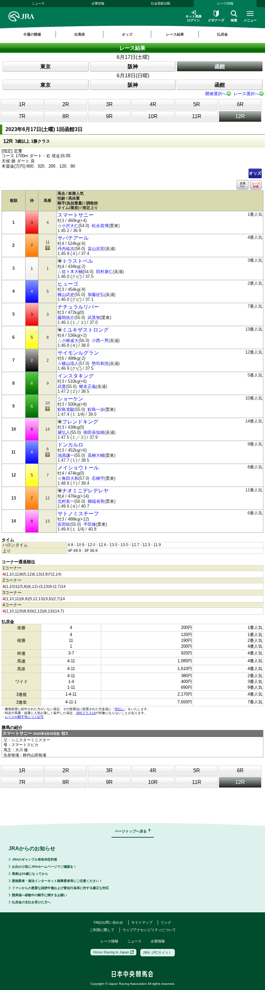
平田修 (89, 524)
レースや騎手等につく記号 (24, 717)
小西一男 (100, 340)
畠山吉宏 (96, 248)
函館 (220, 66)
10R (153, 116)
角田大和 (70, 478)
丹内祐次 (66, 248)
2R (65, 104)
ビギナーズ (216, 20)
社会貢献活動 (160, 3)
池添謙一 (66, 455)
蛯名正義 (87, 386)
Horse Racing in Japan (111, 952)
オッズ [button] (127, 34)
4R (153, 104)
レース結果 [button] (175, 34)
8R (65, 116)
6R (240, 104)
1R (22, 104)
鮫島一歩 (96, 409)
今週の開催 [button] (32, 34)
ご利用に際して (102, 930)
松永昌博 (100, 225)
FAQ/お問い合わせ (108, 922)
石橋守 (98, 478)
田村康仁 (104, 271)
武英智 (94, 317)
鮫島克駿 (66, 409)
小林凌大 (70, 340)
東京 (45, 66)
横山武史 (66, 294)
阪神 (133, 66)
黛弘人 (64, 432)
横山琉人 (70, 363)
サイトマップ (142, 922)
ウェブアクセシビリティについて (149, 930)
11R (196, 116)
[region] (132, 34)
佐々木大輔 (72, 271)
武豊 (62, 386)
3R (109, 104)
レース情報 (225, 3)
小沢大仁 (70, 225)
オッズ (255, 173)
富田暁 (64, 524)
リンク (166, 922)
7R (22, 116)
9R (109, 116)
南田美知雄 (93, 432)
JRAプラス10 (86, 713)
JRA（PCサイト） (157, 952)
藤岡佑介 (66, 317)
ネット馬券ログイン (194, 18)
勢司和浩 (100, 363)
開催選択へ (215, 93)
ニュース (38, 3)
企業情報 (97, 3)
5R (196, 104)
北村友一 (66, 501)
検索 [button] (234, 20)
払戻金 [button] (222, 34)
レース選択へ (246, 93)
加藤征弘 (96, 294)
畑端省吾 (96, 501)
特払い (119, 709)
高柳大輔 (96, 455)
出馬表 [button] (79, 34)
